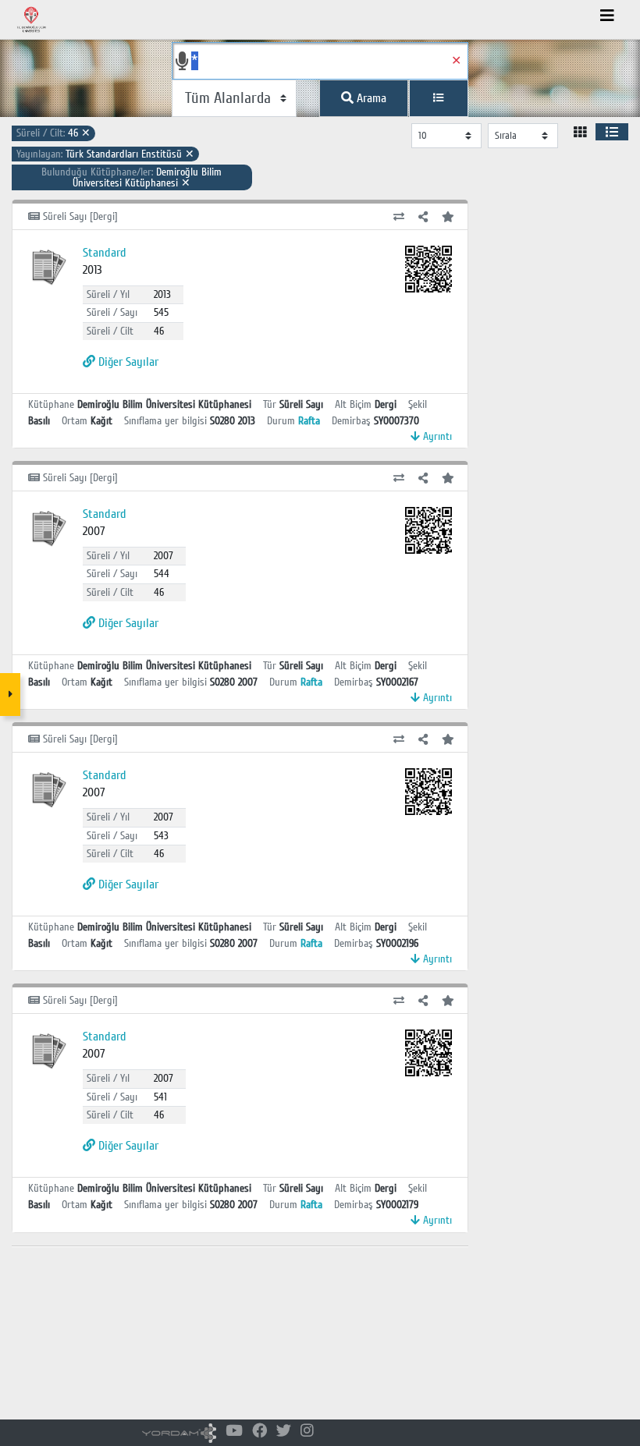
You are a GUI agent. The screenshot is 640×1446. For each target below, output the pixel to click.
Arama (370, 98)
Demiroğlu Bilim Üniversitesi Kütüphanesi (131, 177)
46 (53, 133)
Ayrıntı (436, 436)
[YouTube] (234, 1432)
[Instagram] (307, 1432)
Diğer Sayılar (126, 362)
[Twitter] (283, 1432)
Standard (104, 252)
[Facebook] (259, 1432)
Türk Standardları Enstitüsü (105, 154)
